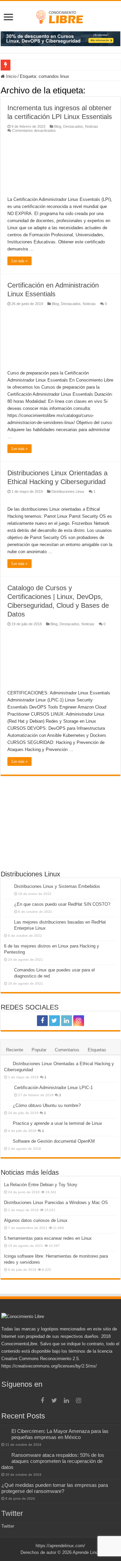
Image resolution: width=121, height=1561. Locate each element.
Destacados (73, 126)
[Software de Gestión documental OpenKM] (6, 1141)
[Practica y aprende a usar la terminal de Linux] (6, 1123)
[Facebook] (42, 1020)
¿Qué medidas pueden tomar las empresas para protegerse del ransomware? (54, 1488)
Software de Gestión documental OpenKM (54, 1141)
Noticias (91, 126)
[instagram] (78, 1020)
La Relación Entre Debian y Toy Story (40, 1184)
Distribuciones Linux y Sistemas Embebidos (57, 886)
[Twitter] (54, 1020)
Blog (57, 126)
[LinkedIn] (66, 1020)
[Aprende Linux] (60, 16)
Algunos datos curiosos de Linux (36, 1220)
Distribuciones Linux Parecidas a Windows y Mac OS (56, 1202)
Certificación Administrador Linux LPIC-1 (53, 1087)
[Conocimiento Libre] (60, 38)
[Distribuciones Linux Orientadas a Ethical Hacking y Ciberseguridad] (6, 1063)
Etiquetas (97, 1049)
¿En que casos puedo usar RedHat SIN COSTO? (62, 904)
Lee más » (19, 261)
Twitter (12, 1513)
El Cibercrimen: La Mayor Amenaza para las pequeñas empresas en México (60, 1434)
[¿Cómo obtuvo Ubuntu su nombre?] (6, 1105)
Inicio (10, 76)
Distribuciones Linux (67, 491)
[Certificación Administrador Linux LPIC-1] (7, 1088)
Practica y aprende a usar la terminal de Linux (57, 1123)
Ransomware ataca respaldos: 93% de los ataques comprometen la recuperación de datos (52, 1461)
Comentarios (67, 1049)
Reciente (14, 1049)
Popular (39, 1049)
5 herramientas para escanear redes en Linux (48, 1238)
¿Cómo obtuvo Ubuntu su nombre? (47, 1105)
